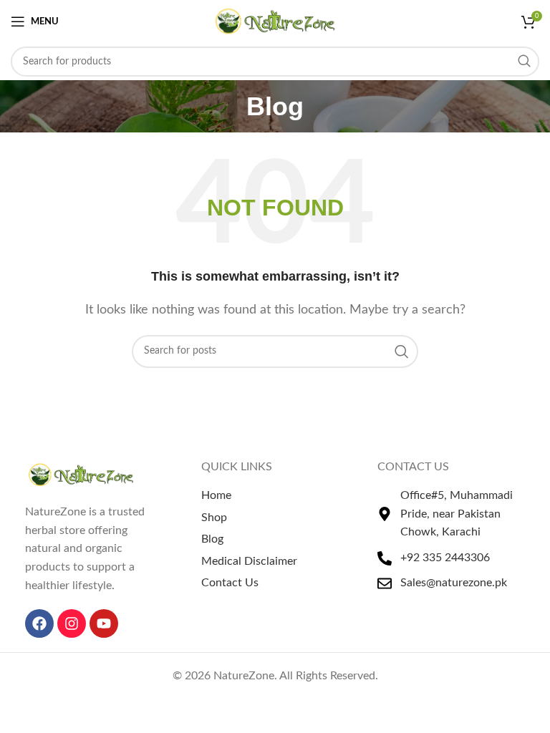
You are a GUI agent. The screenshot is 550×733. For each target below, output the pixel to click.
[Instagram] (71, 623)
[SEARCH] (524, 62)
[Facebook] (39, 623)
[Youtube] (104, 623)
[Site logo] (275, 20)
